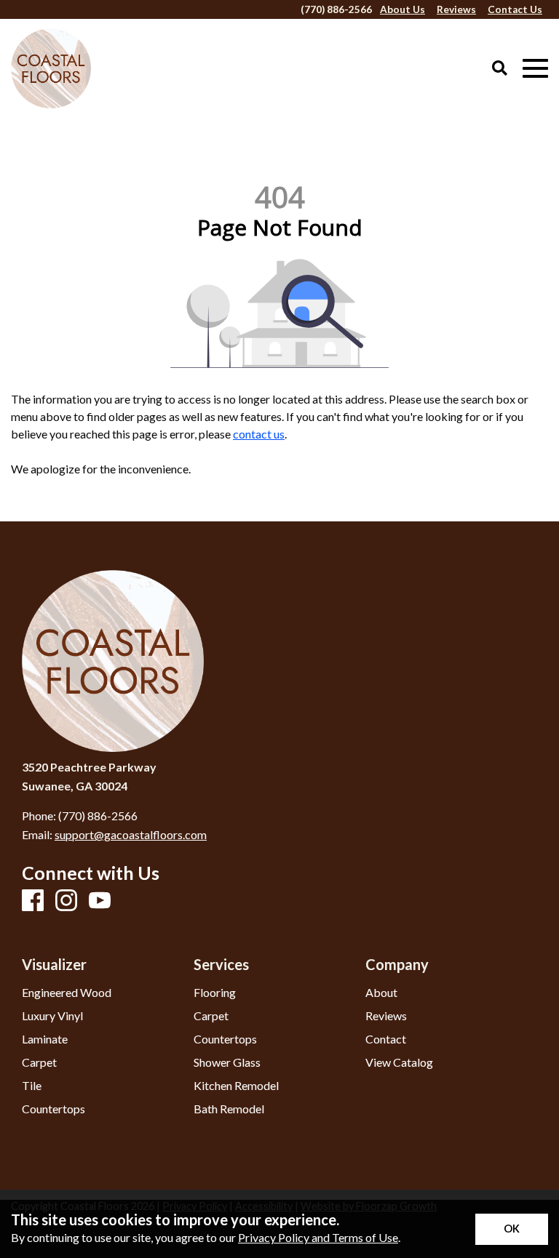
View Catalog (399, 1062)
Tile (31, 1085)
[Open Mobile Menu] (535, 69)
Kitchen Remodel (236, 1085)
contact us (259, 434)
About (381, 992)
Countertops (53, 1109)
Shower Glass (227, 1062)
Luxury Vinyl (52, 1016)
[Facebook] (33, 901)
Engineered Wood (66, 992)
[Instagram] (66, 901)
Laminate (45, 1039)
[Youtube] (100, 901)
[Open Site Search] (499, 69)
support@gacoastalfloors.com (131, 834)
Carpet (39, 1062)
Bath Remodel (229, 1109)
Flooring (215, 992)
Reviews (386, 1016)
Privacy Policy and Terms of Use (318, 1237)
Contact (385, 1039)
